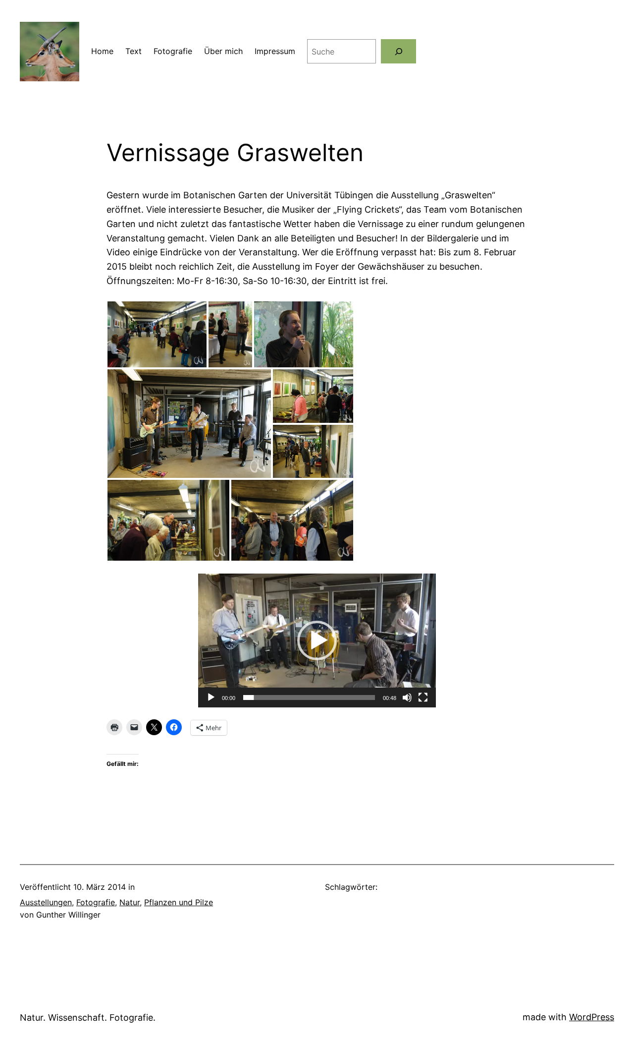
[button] (157, 334)
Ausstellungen (46, 902)
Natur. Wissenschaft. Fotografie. (88, 1017)
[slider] (309, 697)
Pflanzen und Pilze (178, 902)
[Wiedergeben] (211, 697)
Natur (129, 902)
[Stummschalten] (407, 697)
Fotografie (95, 902)
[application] (317, 640)
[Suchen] (398, 51)
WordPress (591, 1017)
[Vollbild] (423, 697)
